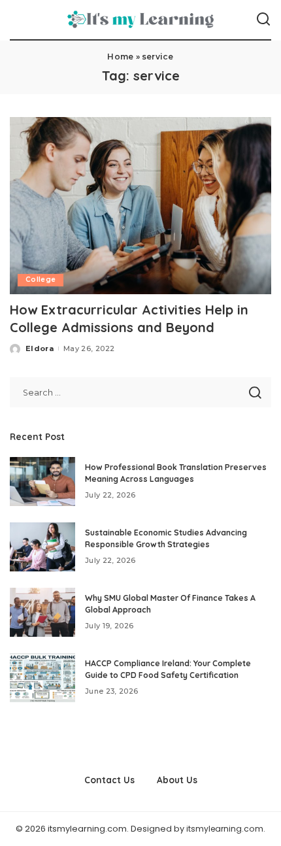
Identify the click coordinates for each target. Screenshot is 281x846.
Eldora (39, 348)
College (40, 279)
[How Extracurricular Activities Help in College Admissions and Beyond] (140, 205)
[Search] (263, 19)
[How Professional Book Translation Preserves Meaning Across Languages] (42, 481)
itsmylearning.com (224, 828)
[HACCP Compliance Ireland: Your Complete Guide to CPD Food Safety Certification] (42, 677)
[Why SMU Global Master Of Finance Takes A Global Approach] (42, 612)
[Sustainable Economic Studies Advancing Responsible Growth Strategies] (42, 546)
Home (120, 56)
